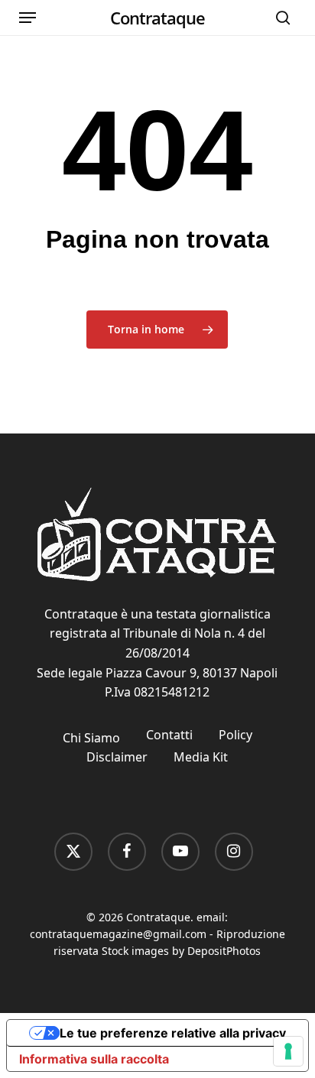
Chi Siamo (91, 737)
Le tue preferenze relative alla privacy (173, 1033)
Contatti (169, 734)
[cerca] (279, 17)
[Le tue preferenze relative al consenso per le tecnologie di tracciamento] (288, 1051)
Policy (235, 734)
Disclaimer (117, 756)
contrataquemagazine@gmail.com (118, 934)
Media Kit (201, 756)
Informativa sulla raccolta (94, 1059)
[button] (27, 17)
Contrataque (157, 17)
